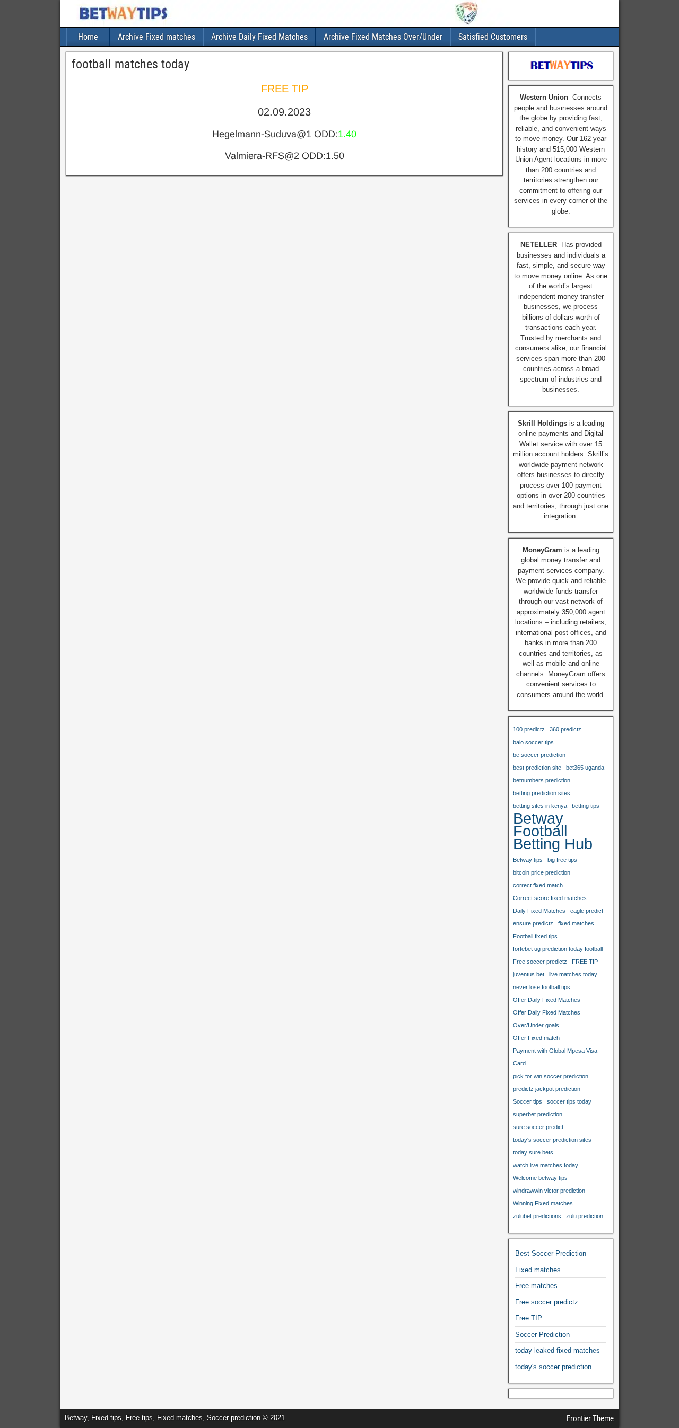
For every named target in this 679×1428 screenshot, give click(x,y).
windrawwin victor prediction (549, 1190)
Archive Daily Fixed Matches (259, 37)
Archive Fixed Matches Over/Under (383, 37)
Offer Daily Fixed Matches (546, 1000)
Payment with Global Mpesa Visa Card (555, 1056)
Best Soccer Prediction (550, 1253)
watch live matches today (545, 1165)
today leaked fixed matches (557, 1350)
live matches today (573, 974)
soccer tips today (569, 1101)
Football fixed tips (535, 936)
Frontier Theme (590, 1418)
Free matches (536, 1286)
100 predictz (529, 729)
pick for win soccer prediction (550, 1076)
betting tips (585, 806)
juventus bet (528, 974)
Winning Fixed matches (543, 1203)
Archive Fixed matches (156, 37)
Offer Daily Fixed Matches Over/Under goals (546, 1018)
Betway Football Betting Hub (553, 831)
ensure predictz (533, 923)
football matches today (130, 64)
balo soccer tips (533, 742)
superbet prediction (537, 1114)
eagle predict (586, 910)
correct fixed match (538, 885)
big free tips (562, 860)
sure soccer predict (538, 1127)
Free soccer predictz (540, 961)
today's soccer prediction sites (552, 1139)
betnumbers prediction (541, 780)
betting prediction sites (541, 793)
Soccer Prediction (542, 1334)
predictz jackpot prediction (546, 1089)
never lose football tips (541, 987)
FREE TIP (585, 961)
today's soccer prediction (553, 1367)
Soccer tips (527, 1101)
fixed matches (576, 923)
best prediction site (537, 767)
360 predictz (565, 729)
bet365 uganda (585, 767)
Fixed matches (538, 1270)
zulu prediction (584, 1216)
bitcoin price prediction (541, 872)
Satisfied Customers (492, 37)
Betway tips (528, 860)
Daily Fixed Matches (539, 910)
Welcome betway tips (540, 1178)
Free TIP (528, 1318)
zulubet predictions (537, 1216)
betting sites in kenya (540, 806)
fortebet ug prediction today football (558, 949)
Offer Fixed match (536, 1038)
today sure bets (533, 1152)
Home (88, 37)
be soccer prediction (539, 755)
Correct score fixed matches (550, 898)
